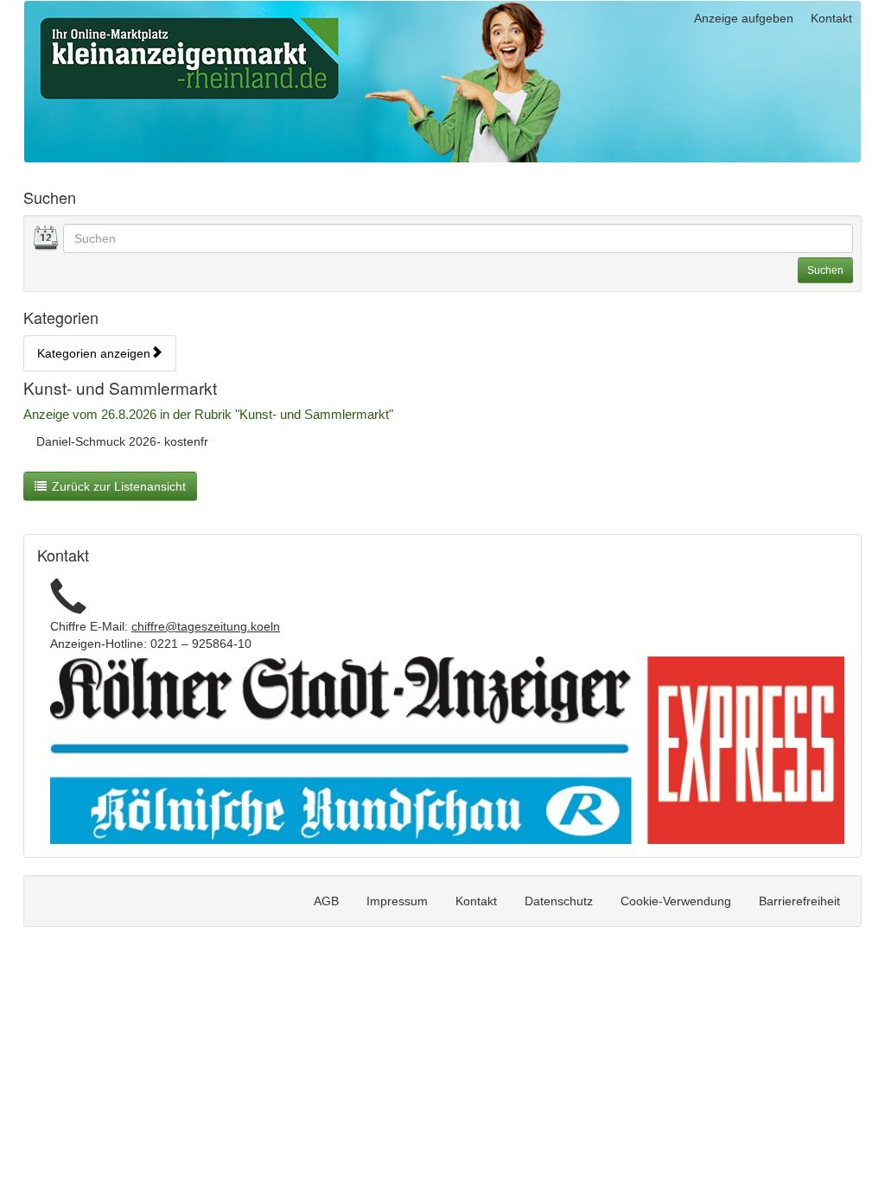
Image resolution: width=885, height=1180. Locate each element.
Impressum (397, 901)
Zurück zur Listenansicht (119, 486)
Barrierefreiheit (799, 901)
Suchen (825, 270)
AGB (326, 901)
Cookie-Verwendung (676, 901)
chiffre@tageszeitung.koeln (205, 626)
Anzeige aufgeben (743, 18)
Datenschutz (559, 901)
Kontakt (831, 18)
